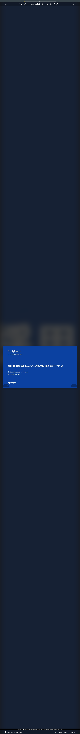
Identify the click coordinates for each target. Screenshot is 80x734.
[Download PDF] (74, 732)
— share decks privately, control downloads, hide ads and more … (40, 1)
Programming (59, 732)
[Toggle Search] (73, 4)
